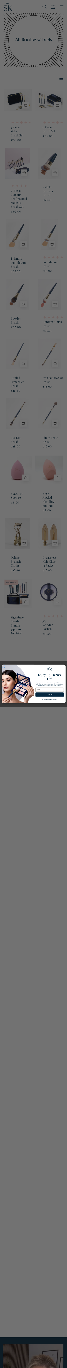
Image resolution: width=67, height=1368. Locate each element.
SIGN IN (49, 694)
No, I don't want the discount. (49, 699)
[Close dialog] (3, 666)
